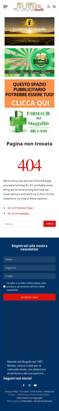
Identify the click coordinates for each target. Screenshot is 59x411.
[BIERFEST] (29, 62)
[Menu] (5, 6)
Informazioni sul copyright (29, 397)
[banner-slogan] (29, 31)
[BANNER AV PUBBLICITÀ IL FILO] (29, 93)
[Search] (54, 6)
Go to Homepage (18, 213)
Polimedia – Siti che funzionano (37, 401)
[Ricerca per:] (23, 224)
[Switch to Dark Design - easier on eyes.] (49, 6)
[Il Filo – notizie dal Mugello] (28, 6)
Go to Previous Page (20, 208)
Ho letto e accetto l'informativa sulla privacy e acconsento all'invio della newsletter (26, 286)
